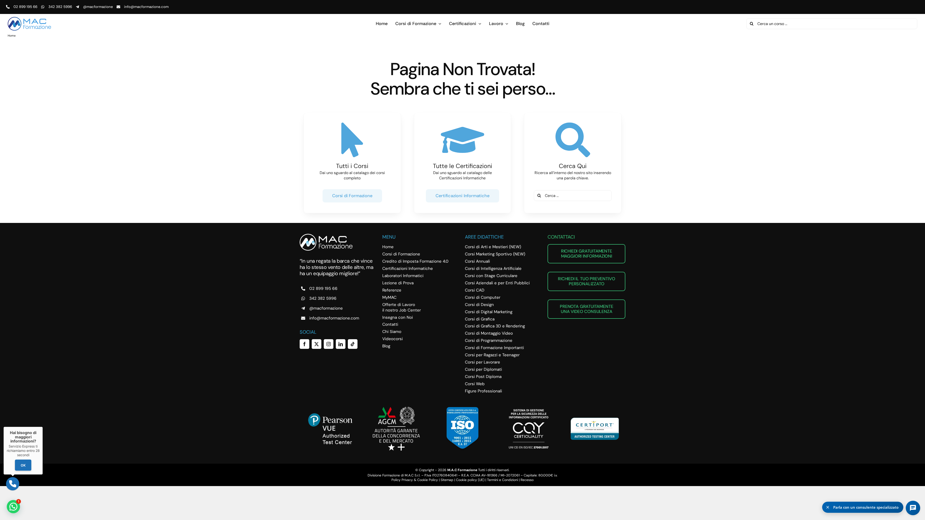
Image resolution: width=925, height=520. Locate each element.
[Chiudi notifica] (827, 507)
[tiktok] (352, 344)
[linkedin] (340, 344)
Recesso (527, 480)
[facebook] (304, 344)
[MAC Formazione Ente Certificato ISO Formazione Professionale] (462, 408)
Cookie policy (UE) (470, 480)
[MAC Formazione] (326, 235)
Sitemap (447, 480)
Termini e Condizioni (502, 480)
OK (23, 465)
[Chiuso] (42, 427)
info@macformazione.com (146, 6)
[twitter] (316, 344)
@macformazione (98, 6)
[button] (13, 506)
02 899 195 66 (25, 6)
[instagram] (328, 344)
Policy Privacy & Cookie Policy (414, 480)
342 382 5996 (60, 6)
